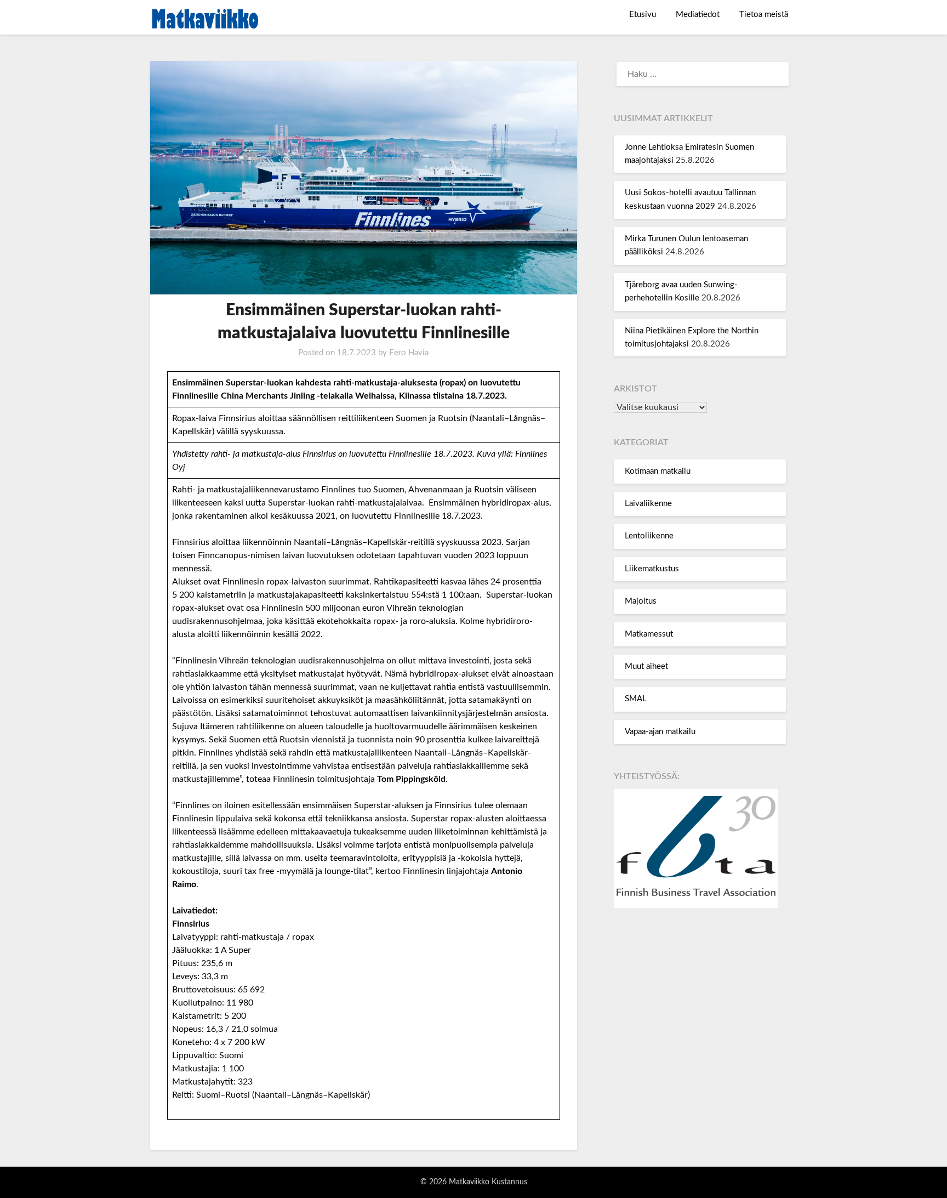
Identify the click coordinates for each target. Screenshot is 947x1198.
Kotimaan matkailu (658, 471)
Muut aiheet (646, 666)
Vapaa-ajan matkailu (660, 732)
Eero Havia (409, 353)
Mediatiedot (698, 14)
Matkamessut (649, 634)
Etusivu (642, 14)
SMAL (636, 699)
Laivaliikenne (648, 503)
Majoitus (641, 601)
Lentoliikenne (649, 536)
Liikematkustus (652, 569)
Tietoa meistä (763, 14)
